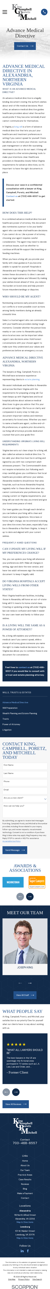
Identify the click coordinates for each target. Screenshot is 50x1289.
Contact (25, 1198)
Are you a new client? (13, 798)
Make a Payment (25, 1193)
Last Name (8, 773)
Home (25, 1160)
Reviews (25, 1184)
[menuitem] (25, 702)
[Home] (24, 12)
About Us (25, 1165)
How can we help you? (14, 806)
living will (18, 126)
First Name (8, 765)
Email (6, 790)
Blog (25, 1188)
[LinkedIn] (22, 1250)
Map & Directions (25, 1222)
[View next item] (30, 896)
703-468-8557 (25, 1143)
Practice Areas (25, 1174)
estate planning (32, 379)
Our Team (25, 1170)
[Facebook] (27, 1250)
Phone (6, 781)
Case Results (25, 1179)
